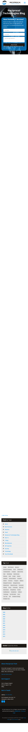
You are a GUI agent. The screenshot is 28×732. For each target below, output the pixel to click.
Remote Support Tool (6, 685)
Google (14, 576)
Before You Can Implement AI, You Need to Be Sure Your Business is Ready (14, 222)
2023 (4, 618)
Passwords (21, 585)
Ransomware (6, 589)
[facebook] (2, 701)
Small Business (6, 592)
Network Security (14, 585)
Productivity (15, 587)
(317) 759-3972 (8, 694)
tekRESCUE (17, 711)
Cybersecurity (20, 571)
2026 (4, 612)
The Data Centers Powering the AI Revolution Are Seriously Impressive (13, 269)
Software (20, 592)
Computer (14, 571)
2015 (4, 636)
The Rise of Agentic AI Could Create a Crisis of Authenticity (14, 132)
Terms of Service (14, 719)
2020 (4, 625)
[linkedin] (4, 701)
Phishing (5, 587)
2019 (4, 627)
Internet (4, 580)
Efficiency (5, 576)
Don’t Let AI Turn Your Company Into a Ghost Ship (13, 87)
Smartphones (13, 592)
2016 (4, 634)
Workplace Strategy (16, 596)
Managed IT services (7, 583)
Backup (4, 567)
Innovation (19, 578)
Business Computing (7, 569)
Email (10, 576)
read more (5, 98)
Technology (21, 135)
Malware (21, 580)
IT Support (16, 580)
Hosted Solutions (12, 578)
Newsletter (21, 89)
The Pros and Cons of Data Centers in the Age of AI (12, 316)
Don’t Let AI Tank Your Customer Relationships (12, 498)
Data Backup (9, 574)
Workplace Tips (6, 598)
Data (4, 574)
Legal (14, 712)
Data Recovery (16, 574)
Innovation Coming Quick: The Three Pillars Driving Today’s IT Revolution (14, 177)
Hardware (5, 578)
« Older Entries (4, 515)
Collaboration (20, 569)
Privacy (9, 587)
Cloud (14, 569)
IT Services (10, 580)
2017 (4, 632)
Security (18, 589)
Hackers (18, 576)
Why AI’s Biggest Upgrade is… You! (13, 409)
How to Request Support (7, 683)
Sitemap (23, 711)
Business (17, 567)
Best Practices (11, 567)
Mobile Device (6, 585)
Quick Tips (21, 587)
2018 (4, 629)
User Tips (5, 596)
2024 (4, 616)
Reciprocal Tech (7, 89)
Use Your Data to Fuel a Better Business (14, 454)
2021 (4, 623)
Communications (6, 571)
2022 (4, 621)
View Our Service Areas (6, 674)
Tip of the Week (13, 594)
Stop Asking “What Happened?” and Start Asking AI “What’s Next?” (13, 360)
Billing (2, 686)
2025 (4, 614)
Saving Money (13, 589)
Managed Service (16, 583)
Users (19, 594)
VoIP (10, 596)
